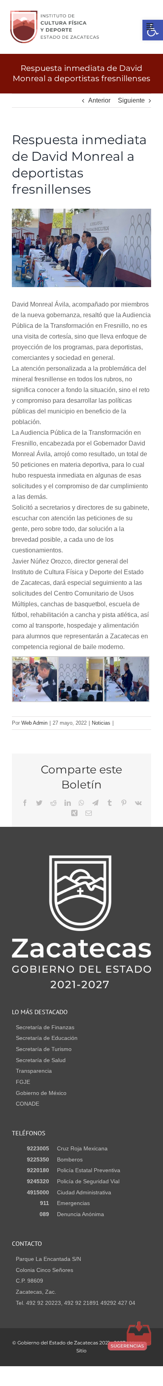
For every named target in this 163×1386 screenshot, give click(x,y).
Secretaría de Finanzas (45, 1027)
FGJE (23, 1082)
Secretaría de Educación (47, 1038)
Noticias (101, 723)
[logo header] (54, 13)
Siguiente (131, 100)
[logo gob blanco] (81, 858)
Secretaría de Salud (41, 1060)
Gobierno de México (41, 1093)
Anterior (99, 100)
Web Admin (34, 723)
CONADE (27, 1103)
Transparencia (34, 1071)
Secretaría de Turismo (44, 1049)
